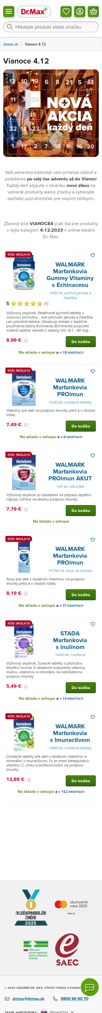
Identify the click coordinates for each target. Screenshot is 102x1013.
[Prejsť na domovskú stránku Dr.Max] (34, 11)
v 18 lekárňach (72, 352)
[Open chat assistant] (89, 987)
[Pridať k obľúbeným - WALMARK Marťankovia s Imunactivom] (93, 717)
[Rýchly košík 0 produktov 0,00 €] (93, 11)
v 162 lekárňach (71, 792)
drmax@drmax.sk (28, 998)
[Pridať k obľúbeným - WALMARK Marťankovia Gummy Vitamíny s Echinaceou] (93, 255)
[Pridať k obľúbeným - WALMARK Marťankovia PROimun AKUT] (93, 455)
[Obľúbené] (66, 11)
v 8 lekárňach (71, 437)
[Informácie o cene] (25, 340)
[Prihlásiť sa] (79, 11)
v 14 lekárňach (72, 698)
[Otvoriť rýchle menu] (8, 11)
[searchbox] (51, 26)
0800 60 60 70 (74, 998)
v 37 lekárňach (72, 605)
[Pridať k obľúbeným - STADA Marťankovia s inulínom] (93, 624)
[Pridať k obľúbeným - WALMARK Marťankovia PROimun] (93, 371)
